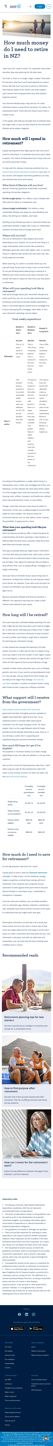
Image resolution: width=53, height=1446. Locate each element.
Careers (7, 1368)
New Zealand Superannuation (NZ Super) (19, 709)
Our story (8, 1347)
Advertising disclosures (13, 1412)
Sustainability (9, 1363)
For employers (10, 1359)
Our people (9, 1351)
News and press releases (40, 1355)
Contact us (8, 1384)
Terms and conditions (12, 1417)
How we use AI (10, 1421)
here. (35, 1443)
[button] (45, 1439)
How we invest (10, 1355)
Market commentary (38, 1351)
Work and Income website (16, 776)
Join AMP (8, 1380)
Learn (33, 1347)
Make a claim (9, 1392)
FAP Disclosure (36, 1390)
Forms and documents (12, 1400)
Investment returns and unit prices (40, 1385)
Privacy (7, 1425)
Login (39, 6)
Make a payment (10, 1396)
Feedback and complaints (13, 1388)
